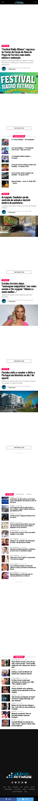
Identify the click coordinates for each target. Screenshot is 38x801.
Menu (9, 787)
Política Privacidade (17, 791)
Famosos (33, 787)
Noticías (26, 787)
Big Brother (17, 789)
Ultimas (24, 789)
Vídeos (25, 791)
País (21, 787)
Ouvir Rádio (15, 787)
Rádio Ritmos (12, 69)
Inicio (4, 787)
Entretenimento (8, 789)
